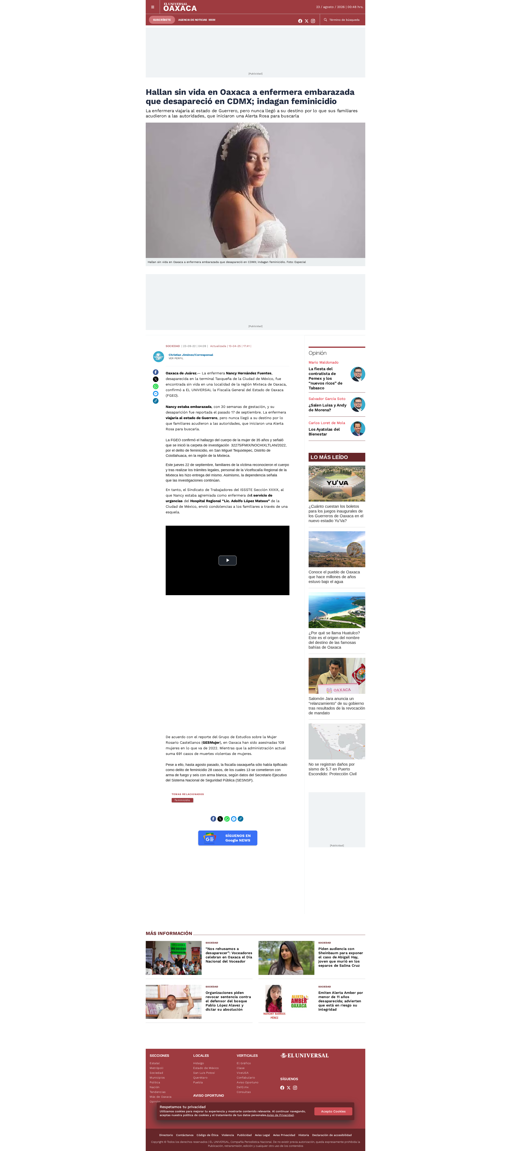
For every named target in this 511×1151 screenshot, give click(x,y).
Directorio (166, 1135)
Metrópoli (156, 1068)
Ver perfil (176, 358)
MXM (212, 19)
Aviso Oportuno (247, 1082)
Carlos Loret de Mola (327, 423)
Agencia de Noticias (192, 19)
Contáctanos (184, 1135)
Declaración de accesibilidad (332, 1135)
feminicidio (182, 800)
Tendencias (158, 1091)
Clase (241, 1068)
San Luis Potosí (204, 1072)
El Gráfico (244, 1063)
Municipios (157, 1077)
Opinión (317, 353)
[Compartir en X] (155, 379)
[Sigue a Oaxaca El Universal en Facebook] (301, 21)
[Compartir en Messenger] (155, 394)
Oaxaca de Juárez (181, 373)
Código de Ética (207, 1135)
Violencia (228, 1135)
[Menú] (153, 7)
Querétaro (200, 1077)
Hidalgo (198, 1063)
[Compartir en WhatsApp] (155, 386)
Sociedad (173, 346)
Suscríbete (162, 19)
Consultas (244, 1091)
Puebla (198, 1082)
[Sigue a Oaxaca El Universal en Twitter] (308, 21)
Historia (303, 1135)
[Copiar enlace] (155, 401)
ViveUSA (243, 1072)
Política (155, 1082)
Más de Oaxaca (161, 1096)
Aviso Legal (262, 1135)
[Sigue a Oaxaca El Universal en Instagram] (314, 21)
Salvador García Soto (327, 399)
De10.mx (243, 1087)
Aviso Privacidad (284, 1135)
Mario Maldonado (324, 362)
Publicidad (244, 1135)
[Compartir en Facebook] (155, 372)
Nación (154, 1087)
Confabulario (246, 1077)
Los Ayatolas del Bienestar (324, 431)
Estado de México (206, 1068)
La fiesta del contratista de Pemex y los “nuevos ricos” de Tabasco (326, 378)
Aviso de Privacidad (280, 1115)
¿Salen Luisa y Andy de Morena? (327, 407)
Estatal (155, 1063)
